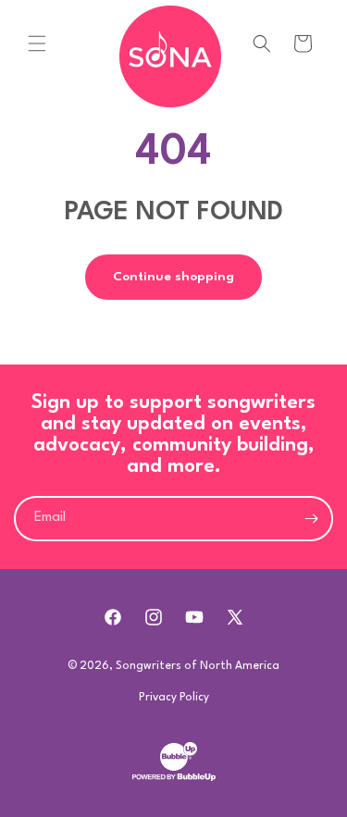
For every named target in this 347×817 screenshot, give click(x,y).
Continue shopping (173, 276)
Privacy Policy (174, 697)
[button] (37, 43)
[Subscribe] (311, 518)
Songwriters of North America (197, 666)
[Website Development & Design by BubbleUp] (174, 779)
